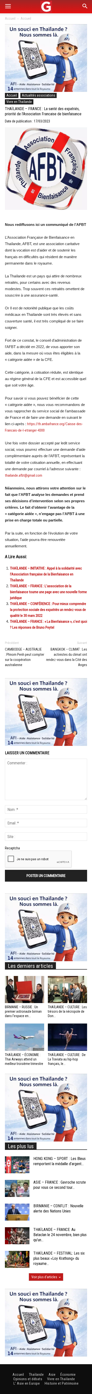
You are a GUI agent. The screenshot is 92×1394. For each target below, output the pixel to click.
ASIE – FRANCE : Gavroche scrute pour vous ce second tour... (59, 1185)
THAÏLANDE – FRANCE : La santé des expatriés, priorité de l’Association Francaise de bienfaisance (43, 111)
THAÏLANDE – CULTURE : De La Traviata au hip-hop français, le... (67, 1059)
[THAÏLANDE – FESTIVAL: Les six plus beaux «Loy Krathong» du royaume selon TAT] (17, 1259)
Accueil (10, 18)
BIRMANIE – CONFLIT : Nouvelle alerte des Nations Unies (58, 1208)
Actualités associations (38, 95)
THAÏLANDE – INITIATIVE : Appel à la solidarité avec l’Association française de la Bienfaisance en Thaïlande (46, 574)
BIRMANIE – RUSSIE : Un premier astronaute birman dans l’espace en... (23, 1011)
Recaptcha (12, 848)
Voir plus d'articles (44, 1277)
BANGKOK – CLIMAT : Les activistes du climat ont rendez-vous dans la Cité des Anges (66, 657)
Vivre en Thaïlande (19, 102)
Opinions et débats (27, 1379)
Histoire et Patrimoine (62, 1383)
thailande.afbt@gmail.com (23, 475)
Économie (68, 1374)
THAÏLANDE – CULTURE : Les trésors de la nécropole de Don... (67, 1011)
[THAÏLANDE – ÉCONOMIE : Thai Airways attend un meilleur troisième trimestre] (24, 1037)
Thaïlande (36, 1374)
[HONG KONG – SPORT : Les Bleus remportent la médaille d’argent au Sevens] (17, 1164)
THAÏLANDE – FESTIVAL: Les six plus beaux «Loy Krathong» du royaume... (59, 1258)
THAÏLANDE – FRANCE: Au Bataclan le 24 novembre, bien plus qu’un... (60, 1234)
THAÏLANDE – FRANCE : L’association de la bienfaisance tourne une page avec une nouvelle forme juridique (48, 592)
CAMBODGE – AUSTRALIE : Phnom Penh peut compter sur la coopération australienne (24, 657)
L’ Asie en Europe (26, 1383)
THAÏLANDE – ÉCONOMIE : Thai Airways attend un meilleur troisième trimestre (24, 1059)
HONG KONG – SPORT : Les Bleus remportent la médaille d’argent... (59, 1161)
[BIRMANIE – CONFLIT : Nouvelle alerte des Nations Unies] (17, 1212)
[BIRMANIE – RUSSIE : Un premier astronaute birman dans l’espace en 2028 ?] (24, 989)
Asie (52, 1374)
